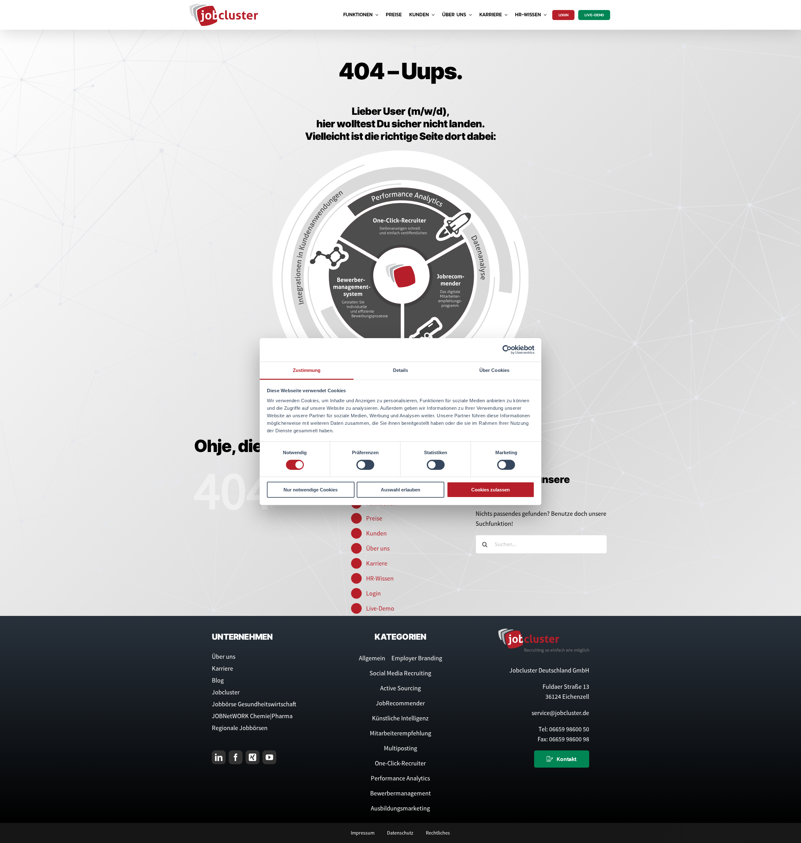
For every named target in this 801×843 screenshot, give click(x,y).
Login (373, 593)
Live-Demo (380, 608)
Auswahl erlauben (400, 489)
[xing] (252, 757)
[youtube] (269, 757)
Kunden (376, 533)
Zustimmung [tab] (307, 370)
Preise (374, 518)
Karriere (376, 563)
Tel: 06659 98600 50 (563, 729)
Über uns (378, 548)
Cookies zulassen (490, 489)
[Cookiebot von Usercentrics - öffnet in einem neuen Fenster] (507, 349)
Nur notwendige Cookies (310, 489)
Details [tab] (400, 370)
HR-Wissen (380, 578)
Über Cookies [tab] (494, 370)
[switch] (365, 465)
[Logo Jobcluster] (223, 6)
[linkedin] (219, 757)
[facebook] (235, 757)
